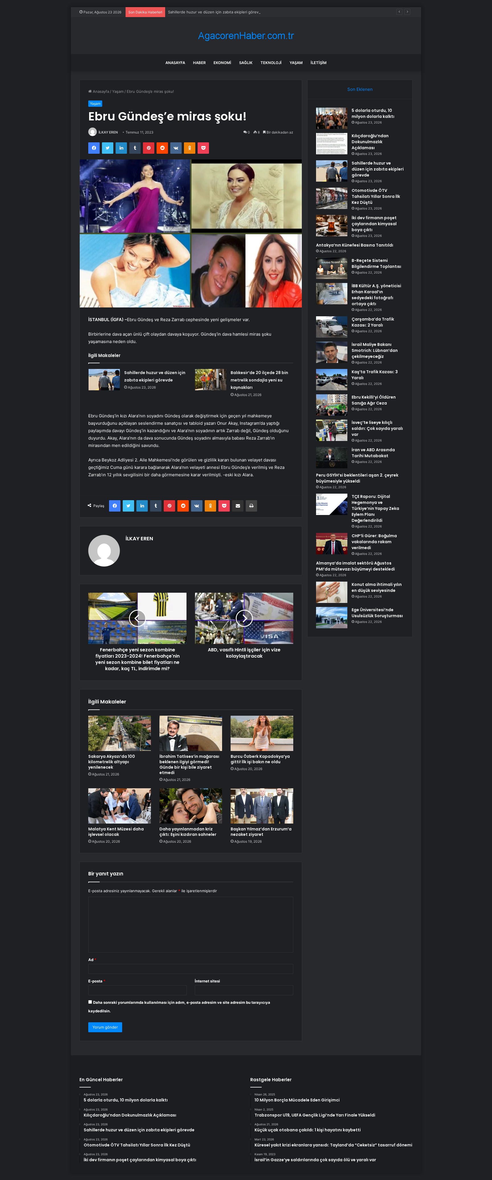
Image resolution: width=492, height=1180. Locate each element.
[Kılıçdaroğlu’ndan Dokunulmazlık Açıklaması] (331, 143)
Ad (92, 959)
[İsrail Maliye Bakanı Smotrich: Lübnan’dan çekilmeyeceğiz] (331, 352)
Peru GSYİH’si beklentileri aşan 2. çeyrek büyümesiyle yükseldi (357, 478)
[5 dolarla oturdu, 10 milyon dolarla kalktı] (331, 118)
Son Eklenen (360, 89)
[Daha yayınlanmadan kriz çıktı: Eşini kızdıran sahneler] (190, 806)
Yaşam (296, 62)
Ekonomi (222, 62)
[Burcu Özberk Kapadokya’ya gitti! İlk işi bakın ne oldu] (262, 733)
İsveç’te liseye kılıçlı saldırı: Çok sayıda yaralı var (377, 428)
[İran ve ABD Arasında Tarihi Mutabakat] (331, 457)
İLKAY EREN (108, 132)
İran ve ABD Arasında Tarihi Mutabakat (373, 453)
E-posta (96, 981)
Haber (199, 62)
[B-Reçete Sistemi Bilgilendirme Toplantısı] (331, 268)
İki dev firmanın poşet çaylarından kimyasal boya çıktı (374, 224)
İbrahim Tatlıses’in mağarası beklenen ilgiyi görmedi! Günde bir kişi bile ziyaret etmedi (189, 764)
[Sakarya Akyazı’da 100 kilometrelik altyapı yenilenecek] (119, 733)
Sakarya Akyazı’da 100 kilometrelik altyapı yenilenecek (111, 762)
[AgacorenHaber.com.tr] (246, 36)
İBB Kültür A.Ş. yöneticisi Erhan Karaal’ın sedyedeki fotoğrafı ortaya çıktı (376, 295)
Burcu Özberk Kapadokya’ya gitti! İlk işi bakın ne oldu (260, 759)
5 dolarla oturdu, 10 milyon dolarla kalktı (373, 113)
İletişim (319, 62)
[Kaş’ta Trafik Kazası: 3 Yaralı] (331, 379)
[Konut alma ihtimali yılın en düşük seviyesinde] (331, 592)
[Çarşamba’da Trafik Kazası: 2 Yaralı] (331, 327)
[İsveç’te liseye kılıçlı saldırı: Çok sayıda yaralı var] (331, 430)
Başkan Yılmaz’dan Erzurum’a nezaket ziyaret (261, 831)
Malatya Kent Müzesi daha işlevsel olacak (116, 831)
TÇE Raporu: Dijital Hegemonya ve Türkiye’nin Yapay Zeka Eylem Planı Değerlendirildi (375, 508)
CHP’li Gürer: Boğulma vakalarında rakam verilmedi (374, 542)
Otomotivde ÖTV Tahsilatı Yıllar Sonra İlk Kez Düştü (376, 196)
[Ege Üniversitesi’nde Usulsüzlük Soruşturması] (331, 617)
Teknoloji (271, 62)
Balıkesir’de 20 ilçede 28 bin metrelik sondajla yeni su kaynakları (259, 380)
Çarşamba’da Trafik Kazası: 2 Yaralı (373, 322)
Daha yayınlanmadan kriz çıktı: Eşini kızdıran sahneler (187, 831)
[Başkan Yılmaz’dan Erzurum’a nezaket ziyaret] (262, 806)
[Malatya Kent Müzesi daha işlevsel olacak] (119, 806)
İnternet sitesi (207, 981)
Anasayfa (175, 62)
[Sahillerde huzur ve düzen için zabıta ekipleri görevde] (104, 379)
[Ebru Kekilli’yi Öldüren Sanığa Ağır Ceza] (331, 405)
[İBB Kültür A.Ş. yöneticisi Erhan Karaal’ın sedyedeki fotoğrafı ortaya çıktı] (331, 293)
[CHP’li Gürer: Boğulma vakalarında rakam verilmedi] (331, 543)
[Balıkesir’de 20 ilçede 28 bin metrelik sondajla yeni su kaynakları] (210, 379)
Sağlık (246, 62)
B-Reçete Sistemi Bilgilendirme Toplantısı (376, 263)
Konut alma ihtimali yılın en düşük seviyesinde (377, 587)
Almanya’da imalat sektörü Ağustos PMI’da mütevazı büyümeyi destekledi (355, 566)
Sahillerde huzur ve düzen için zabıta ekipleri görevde (215, 12)
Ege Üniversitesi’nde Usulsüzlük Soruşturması (377, 613)
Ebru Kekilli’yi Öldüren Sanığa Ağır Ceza (374, 400)
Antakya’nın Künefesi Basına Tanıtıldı (354, 245)
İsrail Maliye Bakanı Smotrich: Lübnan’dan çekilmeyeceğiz (375, 350)
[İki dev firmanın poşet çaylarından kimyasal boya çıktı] (331, 225)
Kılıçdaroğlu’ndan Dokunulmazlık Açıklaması (370, 142)
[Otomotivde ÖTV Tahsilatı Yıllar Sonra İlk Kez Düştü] (331, 198)
